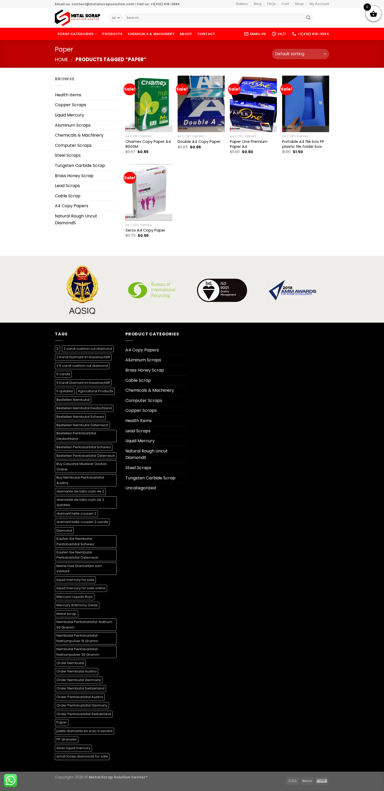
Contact (206, 34)
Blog (257, 4)
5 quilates (64, 391)
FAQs (271, 4)
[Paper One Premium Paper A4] (253, 104)
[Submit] (308, 18)
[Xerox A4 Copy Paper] (148, 192)
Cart (285, 4)
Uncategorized (140, 488)
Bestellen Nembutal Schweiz (80, 416)
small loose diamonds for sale (82, 756)
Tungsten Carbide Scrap (80, 165)
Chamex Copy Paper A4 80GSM (148, 144)
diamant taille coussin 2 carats (82, 522)
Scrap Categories (75, 34)
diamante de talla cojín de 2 (80, 491)
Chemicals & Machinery (151, 34)
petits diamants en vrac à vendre (84, 731)
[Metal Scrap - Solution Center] (78, 18)
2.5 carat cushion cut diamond (82, 365)
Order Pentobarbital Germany (81, 705)
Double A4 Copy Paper (199, 141)
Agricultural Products (95, 391)
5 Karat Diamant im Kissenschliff (83, 382)
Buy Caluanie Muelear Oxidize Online (81, 466)
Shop (299, 4)
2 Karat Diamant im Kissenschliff (83, 357)
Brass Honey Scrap (74, 176)
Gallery (242, 4)
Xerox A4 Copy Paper (145, 230)
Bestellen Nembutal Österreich (82, 425)
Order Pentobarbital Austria (79, 697)
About (185, 34)
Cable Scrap (67, 196)
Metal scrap (66, 614)
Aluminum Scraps (73, 125)
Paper (61, 722)
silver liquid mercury (73, 748)
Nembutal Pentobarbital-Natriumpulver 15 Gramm (77, 638)
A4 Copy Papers (71, 206)
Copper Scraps (70, 105)
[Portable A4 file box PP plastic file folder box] (305, 104)
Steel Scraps (68, 155)
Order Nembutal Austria (76, 671)
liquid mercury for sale (75, 579)
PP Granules (66, 739)
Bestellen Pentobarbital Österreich (85, 455)
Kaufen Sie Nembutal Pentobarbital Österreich (77, 555)
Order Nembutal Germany (78, 680)
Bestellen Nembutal (73, 399)
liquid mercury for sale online (81, 588)
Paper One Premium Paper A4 (248, 144)
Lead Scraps (67, 186)
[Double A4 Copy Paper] (201, 104)
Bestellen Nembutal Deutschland (84, 408)
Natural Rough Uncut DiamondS (76, 219)
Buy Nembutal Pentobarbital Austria (80, 480)
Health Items (68, 95)
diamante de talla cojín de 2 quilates (80, 502)
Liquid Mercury (69, 115)
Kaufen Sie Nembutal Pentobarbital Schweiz (75, 541)
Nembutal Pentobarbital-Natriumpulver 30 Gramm (77, 652)
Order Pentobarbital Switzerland (83, 714)
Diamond (64, 530)
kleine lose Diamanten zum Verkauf (79, 568)
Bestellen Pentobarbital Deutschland (76, 436)
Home (61, 59)
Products (112, 34)
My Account (319, 4)
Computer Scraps (73, 145)
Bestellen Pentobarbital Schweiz (83, 447)
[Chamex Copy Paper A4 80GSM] (148, 104)
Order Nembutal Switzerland (80, 688)
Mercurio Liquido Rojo (74, 596)
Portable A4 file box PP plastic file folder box (303, 144)
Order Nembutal (70, 663)
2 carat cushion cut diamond (87, 348)
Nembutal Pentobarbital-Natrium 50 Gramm (84, 624)
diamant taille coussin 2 (76, 513)
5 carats (63, 374)
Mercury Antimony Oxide (77, 605)
